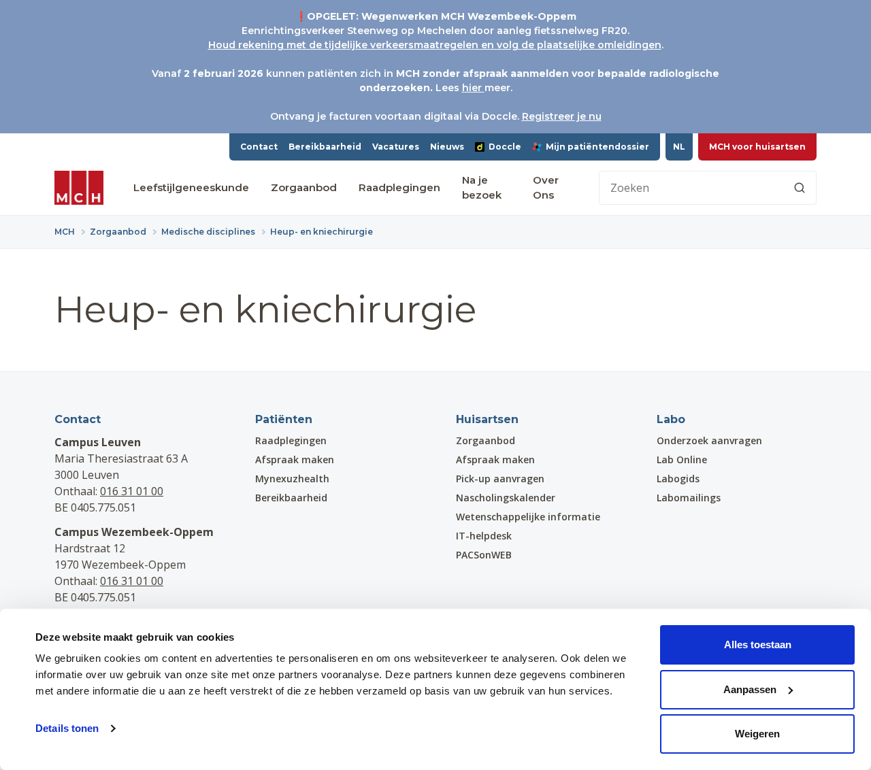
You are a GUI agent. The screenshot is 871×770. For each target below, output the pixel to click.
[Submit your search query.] (800, 188)
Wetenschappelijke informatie (528, 516)
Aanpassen (749, 689)
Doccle (505, 146)
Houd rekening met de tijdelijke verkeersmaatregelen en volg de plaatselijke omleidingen (434, 45)
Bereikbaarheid (325, 146)
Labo (671, 419)
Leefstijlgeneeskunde (191, 187)
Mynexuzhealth (292, 478)
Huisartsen (487, 419)
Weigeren (757, 733)
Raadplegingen (399, 187)
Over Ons (546, 187)
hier (473, 88)
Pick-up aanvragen (500, 478)
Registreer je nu (562, 116)
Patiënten (283, 419)
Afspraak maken (294, 459)
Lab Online (682, 459)
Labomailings (689, 497)
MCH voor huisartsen (757, 146)
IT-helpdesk (484, 535)
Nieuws (447, 146)
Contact (259, 146)
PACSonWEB (484, 554)
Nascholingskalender (505, 497)
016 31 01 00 (131, 491)
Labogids (678, 478)
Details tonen (67, 728)
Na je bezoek (482, 187)
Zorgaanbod (304, 187)
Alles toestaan (757, 644)
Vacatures (395, 146)
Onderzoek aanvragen (709, 440)
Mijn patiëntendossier (597, 146)
